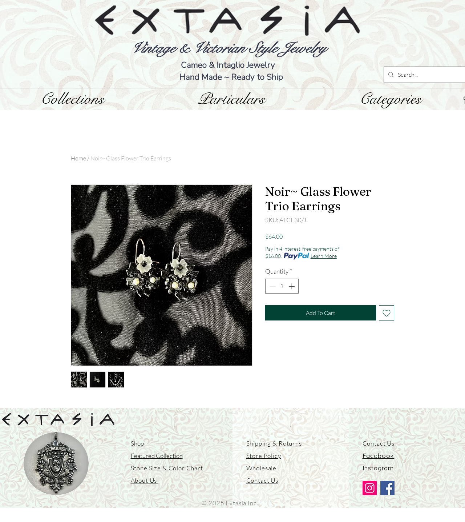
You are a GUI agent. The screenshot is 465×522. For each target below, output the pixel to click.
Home (78, 158)
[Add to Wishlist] (386, 312)
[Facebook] (387, 488)
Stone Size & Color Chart (167, 468)
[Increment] (292, 286)
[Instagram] (370, 488)
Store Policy (263, 455)
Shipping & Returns (274, 443)
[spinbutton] (282, 286)
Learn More (324, 256)
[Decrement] (271, 286)
